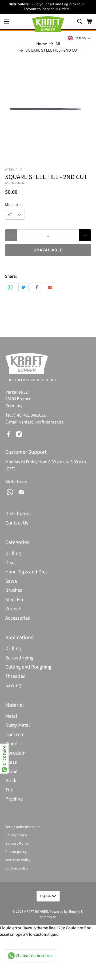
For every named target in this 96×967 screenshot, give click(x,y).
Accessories (17, 618)
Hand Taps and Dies (26, 572)
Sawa (11, 581)
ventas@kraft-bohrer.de (41, 422)
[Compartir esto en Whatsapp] (10, 287)
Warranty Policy (17, 860)
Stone (11, 771)
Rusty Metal (17, 725)
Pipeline (14, 799)
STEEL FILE (13, 170)
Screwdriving (19, 658)
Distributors (18, 513)
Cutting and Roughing (28, 667)
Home (41, 44)
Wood (11, 743)
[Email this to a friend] (50, 287)
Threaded (15, 676)
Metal (11, 716)
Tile (9, 790)
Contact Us (16, 523)
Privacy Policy (16, 835)
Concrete (14, 734)
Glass (11, 762)
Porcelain (15, 753)
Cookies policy (16, 868)
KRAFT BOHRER (36, 911)
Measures (13, 205)
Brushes (13, 590)
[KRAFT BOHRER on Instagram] (19, 434)
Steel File (14, 599)
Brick (10, 780)
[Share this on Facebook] (37, 287)
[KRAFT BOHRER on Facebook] (8, 434)
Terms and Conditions (22, 827)
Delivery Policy (17, 843)
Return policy (16, 852)
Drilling (13, 553)
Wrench (13, 608)
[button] (79, 38)
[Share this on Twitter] (23, 287)
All (57, 44)
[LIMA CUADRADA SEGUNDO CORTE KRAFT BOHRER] (48, 108)
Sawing (13, 685)
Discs (11, 562)
